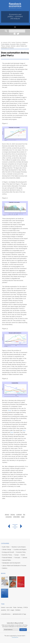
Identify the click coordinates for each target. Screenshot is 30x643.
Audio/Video (5, 547)
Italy (24, 514)
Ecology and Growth (8, 552)
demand (7, 514)
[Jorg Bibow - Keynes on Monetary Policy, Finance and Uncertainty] (4, 593)
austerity (3, 610)
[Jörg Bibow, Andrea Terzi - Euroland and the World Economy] (12, 581)
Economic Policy (14, 44)
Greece (3, 607)
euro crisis (9, 607)
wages (22, 516)
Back (15, 526)
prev (10, 526)
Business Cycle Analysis (19, 547)
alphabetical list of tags (19, 614)
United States (16, 516)
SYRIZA (25, 607)
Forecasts (17, 557)
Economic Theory (7, 555)
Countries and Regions (20, 549)
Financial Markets (7, 557)
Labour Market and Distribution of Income (14, 565)
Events (23, 555)
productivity (9, 516)
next (20, 526)
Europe (8, 46)
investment (19, 514)
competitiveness (6, 614)
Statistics (4, 568)
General (13, 46)
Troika (14, 607)
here (9, 410)
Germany (12, 514)
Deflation (17, 610)
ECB (8, 610)
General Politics (6, 560)
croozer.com (15, 637)
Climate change (6, 549)
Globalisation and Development (11, 563)
